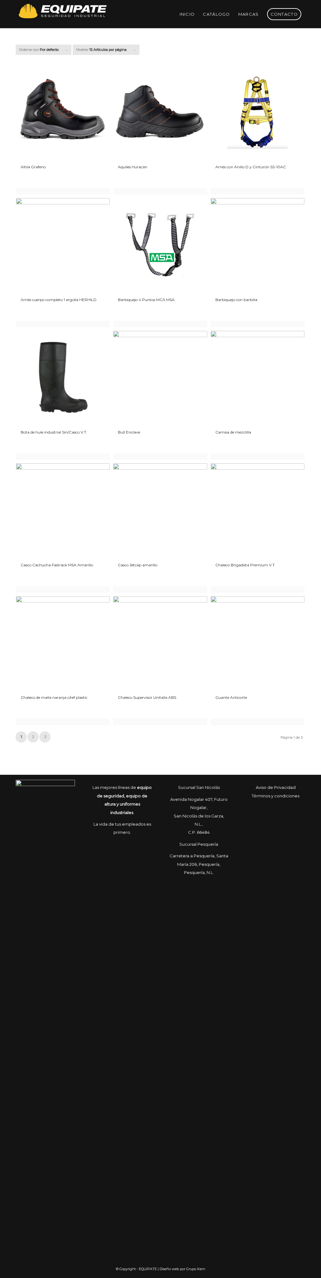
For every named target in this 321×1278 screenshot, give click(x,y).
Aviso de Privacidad (276, 787)
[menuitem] (187, 14)
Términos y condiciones (275, 795)
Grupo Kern (195, 1269)
